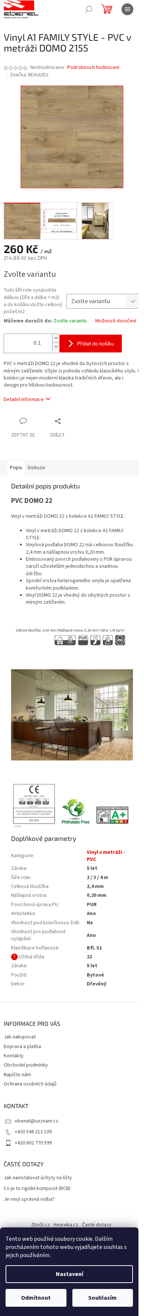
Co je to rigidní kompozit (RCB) (37, 1188)
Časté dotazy (97, 1225)
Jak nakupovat (20, 1037)
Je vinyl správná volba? (29, 1199)
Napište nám (17, 1074)
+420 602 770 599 (33, 1143)
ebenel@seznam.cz (36, 1121)
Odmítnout (36, 1298)
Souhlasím (102, 1298)
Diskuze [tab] (36, 467)
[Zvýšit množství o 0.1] (55, 338)
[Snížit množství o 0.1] (55, 346)
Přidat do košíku (95, 343)
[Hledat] (88, 9)
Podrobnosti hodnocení (93, 67)
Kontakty (14, 1056)
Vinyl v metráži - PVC (106, 856)
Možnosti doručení (115, 321)
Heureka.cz (66, 1225)
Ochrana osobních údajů (30, 1084)
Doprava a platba (22, 1046)
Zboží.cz (40, 1225)
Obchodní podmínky (26, 1065)
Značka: (29, 75)
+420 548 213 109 (33, 1132)
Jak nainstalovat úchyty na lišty (38, 1177)
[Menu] (127, 9)
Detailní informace (24, 399)
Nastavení (69, 1274)
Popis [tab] (16, 467)
